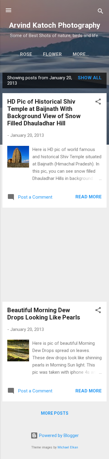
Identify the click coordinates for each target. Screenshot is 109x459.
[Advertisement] (54, 254)
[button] (98, 102)
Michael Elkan (68, 447)
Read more (88, 197)
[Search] (100, 12)
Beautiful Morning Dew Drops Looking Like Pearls (43, 314)
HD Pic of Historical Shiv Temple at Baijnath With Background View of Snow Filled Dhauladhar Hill (44, 112)
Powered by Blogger (58, 435)
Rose (26, 54)
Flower (52, 54)
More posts (54, 413)
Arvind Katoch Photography (54, 25)
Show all (90, 77)
